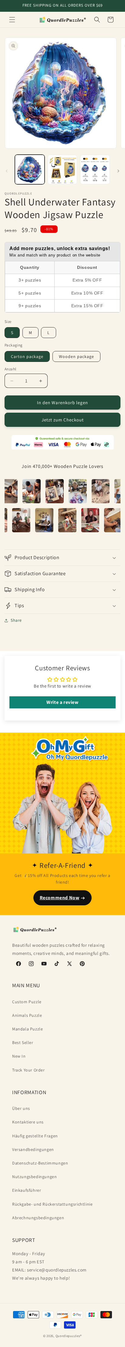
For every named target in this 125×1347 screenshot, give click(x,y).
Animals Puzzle (27, 1015)
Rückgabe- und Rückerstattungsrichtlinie (52, 1204)
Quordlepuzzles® (69, 1336)
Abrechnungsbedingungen (38, 1217)
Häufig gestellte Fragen (35, 1136)
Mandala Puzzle (27, 1029)
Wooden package (76, 356)
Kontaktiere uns (28, 1122)
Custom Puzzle (27, 1001)
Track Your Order (28, 1070)
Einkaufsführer (26, 1190)
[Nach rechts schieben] (118, 171)
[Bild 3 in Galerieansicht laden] (95, 169)
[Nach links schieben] (6, 171)
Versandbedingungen (33, 1149)
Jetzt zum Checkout (63, 420)
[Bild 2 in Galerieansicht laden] (62, 169)
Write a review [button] (62, 702)
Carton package (27, 356)
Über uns (21, 1108)
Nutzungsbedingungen (34, 1176)
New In (19, 1056)
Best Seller (22, 1042)
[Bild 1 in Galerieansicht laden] (30, 169)
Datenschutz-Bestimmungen (40, 1163)
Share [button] (16, 620)
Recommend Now (59, 897)
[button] (12, 19)
